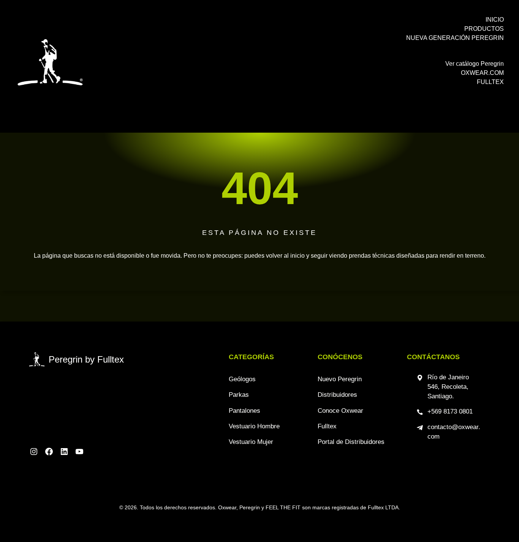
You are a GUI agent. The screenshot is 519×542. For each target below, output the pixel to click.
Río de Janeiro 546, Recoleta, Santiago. (448, 387)
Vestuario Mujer (251, 441)
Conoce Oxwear (340, 410)
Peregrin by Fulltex (86, 359)
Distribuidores (337, 394)
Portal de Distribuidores (351, 441)
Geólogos (242, 379)
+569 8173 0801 (450, 411)
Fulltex (327, 426)
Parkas (239, 394)
